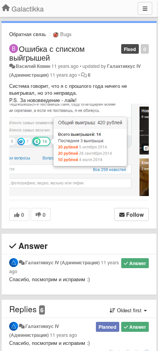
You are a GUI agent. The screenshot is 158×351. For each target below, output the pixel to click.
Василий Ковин (33, 66)
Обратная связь (27, 34)
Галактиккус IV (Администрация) (62, 262)
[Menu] (145, 8)
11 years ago (63, 334)
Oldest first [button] (129, 310)
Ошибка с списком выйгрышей (47, 53)
